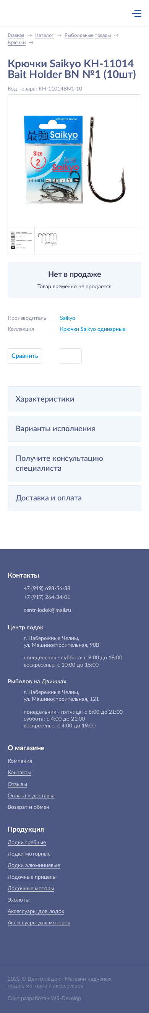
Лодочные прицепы (32, 877)
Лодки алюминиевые (34, 865)
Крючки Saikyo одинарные (92, 329)
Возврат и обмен (28, 807)
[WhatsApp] (78, 14)
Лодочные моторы (31, 888)
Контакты (19, 772)
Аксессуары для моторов (39, 923)
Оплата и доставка (31, 796)
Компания (20, 761)
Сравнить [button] (24, 356)
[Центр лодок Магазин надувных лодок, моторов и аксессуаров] (21, 13)
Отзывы (17, 784)
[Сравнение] (116, 13)
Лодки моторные (29, 854)
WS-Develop (66, 998)
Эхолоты (18, 900)
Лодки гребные (27, 842)
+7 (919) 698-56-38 (62, 14)
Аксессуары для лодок (36, 911)
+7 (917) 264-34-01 (47, 597)
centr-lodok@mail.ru (47, 610)
